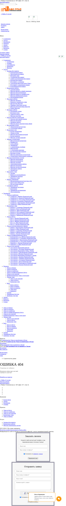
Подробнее (3, 343)
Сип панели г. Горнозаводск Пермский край (23, 263)
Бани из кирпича (15, 288)
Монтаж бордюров (15, 120)
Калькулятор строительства (5, 30)
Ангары (12, 173)
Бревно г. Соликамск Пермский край (21, 230)
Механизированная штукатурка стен (21, 181)
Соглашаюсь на (34, 454)
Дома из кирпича (12, 269)
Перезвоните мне (33, 458)
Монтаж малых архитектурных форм (21, 123)
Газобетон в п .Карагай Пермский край (21, 198)
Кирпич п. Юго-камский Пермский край (22, 212)
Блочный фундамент (16, 80)
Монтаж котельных (16, 165)
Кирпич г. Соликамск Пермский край (21, 207)
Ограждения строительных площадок (21, 156)
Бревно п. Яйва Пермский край (19, 229)
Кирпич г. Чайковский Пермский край (21, 215)
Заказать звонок (5, 24)
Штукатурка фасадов (16, 103)
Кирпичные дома (12, 206)
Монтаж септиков (15, 162)
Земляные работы (15, 122)
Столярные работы (12, 185)
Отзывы (9, 63)
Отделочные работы (16, 128)
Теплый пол (13, 170)
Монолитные (14, 148)
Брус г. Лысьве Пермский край (19, 218)
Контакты (6, 48)
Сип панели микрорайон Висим (19, 247)
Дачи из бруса (14, 280)
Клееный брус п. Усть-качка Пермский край (23, 241)
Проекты (6, 43)
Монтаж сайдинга (15, 100)
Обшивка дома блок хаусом (18, 105)
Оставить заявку (3, 26)
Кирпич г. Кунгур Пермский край (20, 209)
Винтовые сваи (14, 75)
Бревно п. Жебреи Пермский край (20, 232)
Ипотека (9, 68)
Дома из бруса (11, 216)
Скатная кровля (15, 89)
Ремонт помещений (12, 179)
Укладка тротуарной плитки (18, 119)
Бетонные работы (12, 109)
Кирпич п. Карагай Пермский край (20, 213)
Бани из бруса (14, 285)
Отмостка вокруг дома (17, 114)
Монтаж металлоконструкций (19, 134)
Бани (8, 283)
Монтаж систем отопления (18, 167)
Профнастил (14, 142)
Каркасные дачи (15, 281)
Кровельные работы (13, 88)
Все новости (3, 349)
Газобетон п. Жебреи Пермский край (21, 196)
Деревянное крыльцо (16, 176)
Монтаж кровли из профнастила (19, 94)
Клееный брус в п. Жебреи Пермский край (22, 237)
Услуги (5, 40)
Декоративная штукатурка (18, 127)
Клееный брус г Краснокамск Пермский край (23, 240)
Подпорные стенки (16, 111)
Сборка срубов (14, 133)
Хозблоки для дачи (12, 295)
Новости (6, 46)
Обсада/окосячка (15, 192)
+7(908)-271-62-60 (6, 14)
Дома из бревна (11, 268)
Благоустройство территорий (15, 117)
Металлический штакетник (18, 140)
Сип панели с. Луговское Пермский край (22, 260)
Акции (5, 45)
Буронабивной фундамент (18, 86)
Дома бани (13, 289)
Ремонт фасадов (15, 108)
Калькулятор (7, 400)
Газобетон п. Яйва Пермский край (20, 204)
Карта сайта (22, 430)
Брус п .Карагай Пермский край (19, 219)
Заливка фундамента (13, 71)
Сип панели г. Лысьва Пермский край (21, 264)
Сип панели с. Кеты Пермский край (20, 261)
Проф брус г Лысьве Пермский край (21, 243)
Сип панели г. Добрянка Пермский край (22, 258)
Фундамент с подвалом (17, 82)
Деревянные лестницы (17, 187)
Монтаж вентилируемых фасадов (20, 106)
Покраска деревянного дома (18, 102)
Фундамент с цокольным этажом (20, 85)
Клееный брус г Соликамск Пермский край (23, 238)
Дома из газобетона (12, 195)
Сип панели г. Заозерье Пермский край (21, 257)
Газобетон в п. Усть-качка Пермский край (22, 199)
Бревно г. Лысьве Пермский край (20, 233)
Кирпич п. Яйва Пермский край (19, 210)
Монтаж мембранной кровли (18, 96)
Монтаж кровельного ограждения (20, 154)
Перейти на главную (6, 377)
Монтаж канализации (16, 159)
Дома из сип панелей (13, 246)
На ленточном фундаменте (18, 151)
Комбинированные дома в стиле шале (18, 275)
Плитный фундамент (16, 72)
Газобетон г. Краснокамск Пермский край (22, 202)
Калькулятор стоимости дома (3, 354)
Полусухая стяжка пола (17, 182)
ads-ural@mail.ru (4, 2)
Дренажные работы (16, 168)
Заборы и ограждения (13, 139)
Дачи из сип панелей (16, 278)
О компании (7, 39)
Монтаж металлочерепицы (18, 92)
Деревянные (14, 145)
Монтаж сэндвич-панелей (18, 137)
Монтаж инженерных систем (15, 158)
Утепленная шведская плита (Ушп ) (20, 83)
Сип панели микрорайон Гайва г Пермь (22, 250)
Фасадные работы (12, 99)
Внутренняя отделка (13, 125)
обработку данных (38, 454)
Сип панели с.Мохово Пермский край (21, 254)
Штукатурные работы (16, 184)
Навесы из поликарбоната (18, 175)
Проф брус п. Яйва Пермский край (20, 244)
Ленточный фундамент (17, 74)
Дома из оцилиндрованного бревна (17, 226)
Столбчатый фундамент (17, 77)
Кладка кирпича (15, 136)
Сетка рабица (14, 144)
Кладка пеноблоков (16, 131)
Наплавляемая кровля (16, 97)
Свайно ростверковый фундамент (20, 78)
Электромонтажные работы (18, 164)
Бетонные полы (15, 113)
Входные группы (15, 153)
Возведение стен (12, 130)
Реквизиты (10, 66)
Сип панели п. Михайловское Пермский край (23, 252)
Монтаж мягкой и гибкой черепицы (20, 91)
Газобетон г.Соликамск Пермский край (21, 201)
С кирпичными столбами (17, 147)
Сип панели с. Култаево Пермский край (22, 249)
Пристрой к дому (12, 171)
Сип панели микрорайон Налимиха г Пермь (23, 255)
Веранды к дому (15, 178)
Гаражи (9, 292)
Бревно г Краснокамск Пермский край (21, 227)
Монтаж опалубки (15, 116)
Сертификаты (11, 65)
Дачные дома (11, 277)
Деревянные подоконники (18, 190)
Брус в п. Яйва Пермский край (19, 223)
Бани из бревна (14, 286)
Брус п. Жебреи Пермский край (19, 221)
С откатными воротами (17, 150)
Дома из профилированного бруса (17, 235)
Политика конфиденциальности (9, 430)
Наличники (13, 189)
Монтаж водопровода (16, 161)
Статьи (5, 49)
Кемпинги (13, 291)
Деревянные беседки (13, 294)
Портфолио (6, 42)
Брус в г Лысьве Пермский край (19, 224)
